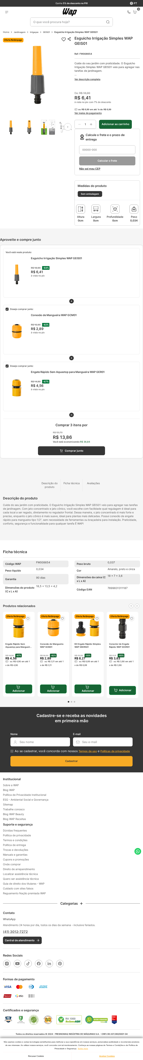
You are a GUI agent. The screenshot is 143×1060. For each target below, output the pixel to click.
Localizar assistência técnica (20, 873)
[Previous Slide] (131, 606)
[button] (37, 75)
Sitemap (8, 804)
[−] (79, 124)
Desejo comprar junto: (21, 309)
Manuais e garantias (15, 854)
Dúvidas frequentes (15, 830)
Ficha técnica (71, 483)
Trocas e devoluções (15, 849)
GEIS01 (46, 32)
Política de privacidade (17, 835)
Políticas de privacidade (115, 751)
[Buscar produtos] (108, 22)
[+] (91, 124)
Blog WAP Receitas (14, 819)
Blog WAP (9, 790)
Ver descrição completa (87, 79)
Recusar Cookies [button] (36, 1056)
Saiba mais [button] (83, 1049)
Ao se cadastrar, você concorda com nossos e (72, 751)
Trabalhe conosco (14, 809)
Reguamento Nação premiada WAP (24, 893)
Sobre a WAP (11, 785)
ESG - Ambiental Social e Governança (25, 799)
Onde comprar (12, 864)
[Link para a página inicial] (6, 32)
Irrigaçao (34, 32)
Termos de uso (88, 751)
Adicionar (125, 690)
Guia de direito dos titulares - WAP (24, 883)
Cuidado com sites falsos (18, 888)
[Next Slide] (137, 606)
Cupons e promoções (16, 859)
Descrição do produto (50, 485)
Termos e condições (15, 840)
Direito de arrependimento (19, 869)
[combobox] (71, 21)
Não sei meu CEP (89, 168)
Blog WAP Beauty (13, 814)
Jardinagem (20, 32)
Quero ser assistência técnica (21, 878)
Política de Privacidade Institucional (24, 794)
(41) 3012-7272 (15, 932)
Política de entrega (14, 845)
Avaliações (93, 483)
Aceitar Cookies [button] (107, 1056)
